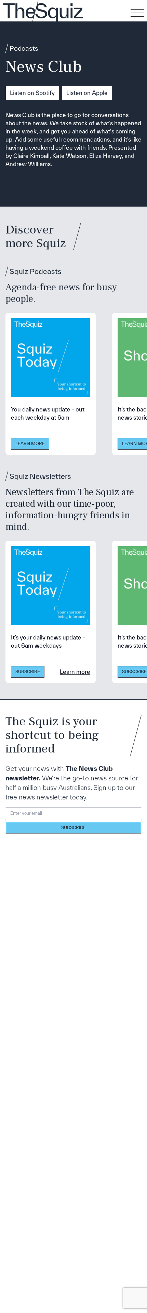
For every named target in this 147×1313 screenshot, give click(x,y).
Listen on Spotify (32, 93)
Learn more (75, 671)
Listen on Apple (87, 93)
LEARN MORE (30, 443)
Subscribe (73, 827)
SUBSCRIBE (27, 671)
